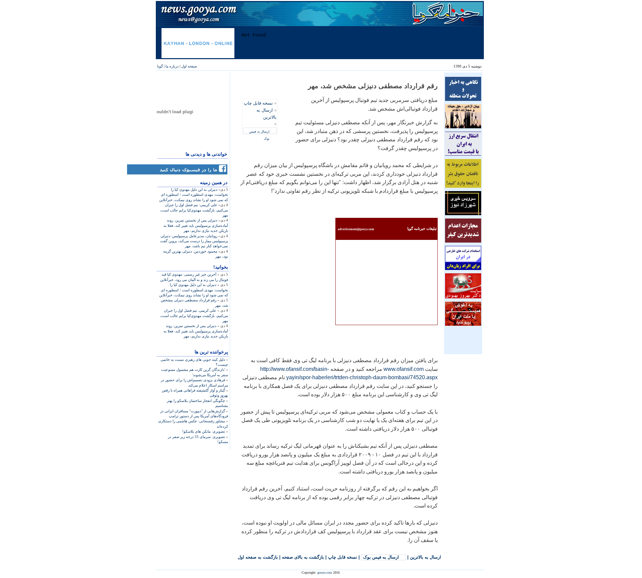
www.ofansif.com (403, 369)
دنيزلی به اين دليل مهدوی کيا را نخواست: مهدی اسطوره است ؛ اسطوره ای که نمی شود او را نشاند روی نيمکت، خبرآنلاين (193, 194)
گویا (160, 66)
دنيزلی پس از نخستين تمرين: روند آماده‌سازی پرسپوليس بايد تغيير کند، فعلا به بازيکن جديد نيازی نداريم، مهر (196, 225)
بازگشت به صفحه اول (258, 557)
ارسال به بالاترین (425, 557)
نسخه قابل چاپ (258, 103)
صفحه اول (189, 66)
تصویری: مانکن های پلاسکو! (203, 431)
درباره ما (172, 66)
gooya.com (324, 572)
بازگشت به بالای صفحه (303, 557)
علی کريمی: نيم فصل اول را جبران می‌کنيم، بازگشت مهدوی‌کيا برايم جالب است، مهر (194, 210)
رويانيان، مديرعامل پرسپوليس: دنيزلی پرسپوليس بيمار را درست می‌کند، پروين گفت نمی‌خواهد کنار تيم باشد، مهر (194, 241)
